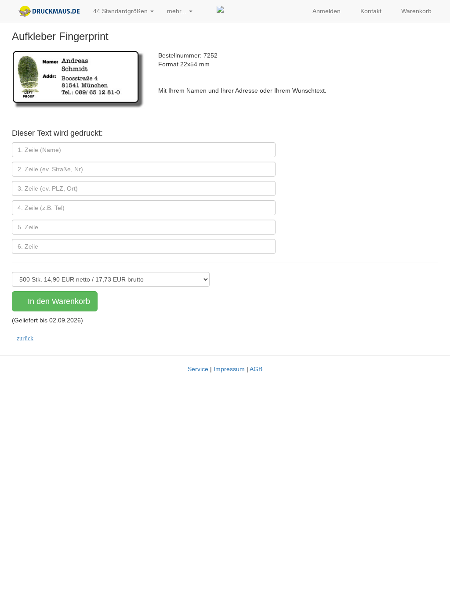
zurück (25, 339)
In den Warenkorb (57, 301)
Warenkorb (415, 10)
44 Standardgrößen (121, 10)
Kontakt (370, 10)
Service (198, 368)
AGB (256, 368)
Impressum (229, 368)
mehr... (177, 10)
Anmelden (326, 10)
